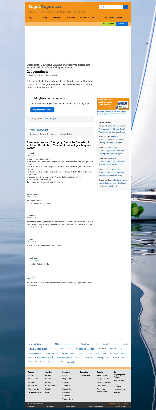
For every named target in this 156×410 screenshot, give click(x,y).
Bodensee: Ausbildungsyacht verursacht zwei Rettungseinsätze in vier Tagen (111, 140)
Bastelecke (66, 396)
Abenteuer (50, 362)
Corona (80, 353)
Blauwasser (54, 349)
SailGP (108, 357)
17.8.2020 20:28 (31, 155)
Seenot (48, 344)
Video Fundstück (44, 357)
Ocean (33, 389)
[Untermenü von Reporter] (100, 17)
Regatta (31, 372)
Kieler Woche (123, 349)
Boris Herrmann (64, 357)
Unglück (70, 362)
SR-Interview (115, 344)
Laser (104, 353)
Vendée (31, 386)
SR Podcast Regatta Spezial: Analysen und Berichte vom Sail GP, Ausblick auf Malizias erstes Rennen (112, 129)
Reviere (48, 379)
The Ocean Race (33, 362)
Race (38, 389)
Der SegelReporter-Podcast (120, 374)
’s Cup (36, 379)
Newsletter (84, 372)
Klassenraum (85, 375)
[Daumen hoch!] (27, 186)
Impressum (31, 406)
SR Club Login (108, 24)
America (31, 379)
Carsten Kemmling (39, 130)
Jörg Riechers (114, 353)
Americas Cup (52, 353)
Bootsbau (112, 349)
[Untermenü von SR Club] (126, 23)
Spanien (48, 389)
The (29, 389)
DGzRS (96, 344)
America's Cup (35, 344)
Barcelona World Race (71, 344)
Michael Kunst (102, 386)
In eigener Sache (103, 379)
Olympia (124, 353)
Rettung (124, 358)
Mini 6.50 (77, 357)
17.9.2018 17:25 (31, 197)
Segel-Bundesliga (35, 353)
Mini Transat (102, 349)
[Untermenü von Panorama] (63, 17)
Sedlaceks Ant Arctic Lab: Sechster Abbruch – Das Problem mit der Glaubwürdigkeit (113, 183)
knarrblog (116, 357)
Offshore (31, 382)
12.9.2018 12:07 (34, 260)
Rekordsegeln (85, 344)
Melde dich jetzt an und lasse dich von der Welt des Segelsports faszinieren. (111, 113)
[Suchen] (125, 7)
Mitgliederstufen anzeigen (42, 110)
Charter (48, 375)
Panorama (66, 372)
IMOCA (57, 344)
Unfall (30, 357)
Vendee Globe (85, 349)
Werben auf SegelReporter (95, 406)
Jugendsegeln (88, 357)
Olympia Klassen (68, 353)
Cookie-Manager (71, 406)
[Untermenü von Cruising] (49, 17)
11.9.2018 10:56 (31, 241)
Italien (47, 392)
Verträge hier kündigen (121, 406)
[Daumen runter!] (27, 189)
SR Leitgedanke (102, 375)
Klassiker (65, 382)
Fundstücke (66, 389)
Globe (36, 386)
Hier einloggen (50, 119)
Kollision (97, 353)
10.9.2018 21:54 (31, 279)
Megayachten (67, 379)
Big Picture (89, 353)
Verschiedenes (67, 399)
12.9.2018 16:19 (31, 218)
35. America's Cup (67, 349)
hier (70, 134)
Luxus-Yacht (60, 362)
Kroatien (48, 382)
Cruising (99, 357)
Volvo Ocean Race (38, 348)
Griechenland (50, 386)
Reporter (100, 372)
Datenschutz (50, 406)
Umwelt (105, 344)
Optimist (42, 362)
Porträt (125, 344)
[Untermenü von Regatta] (36, 17)
